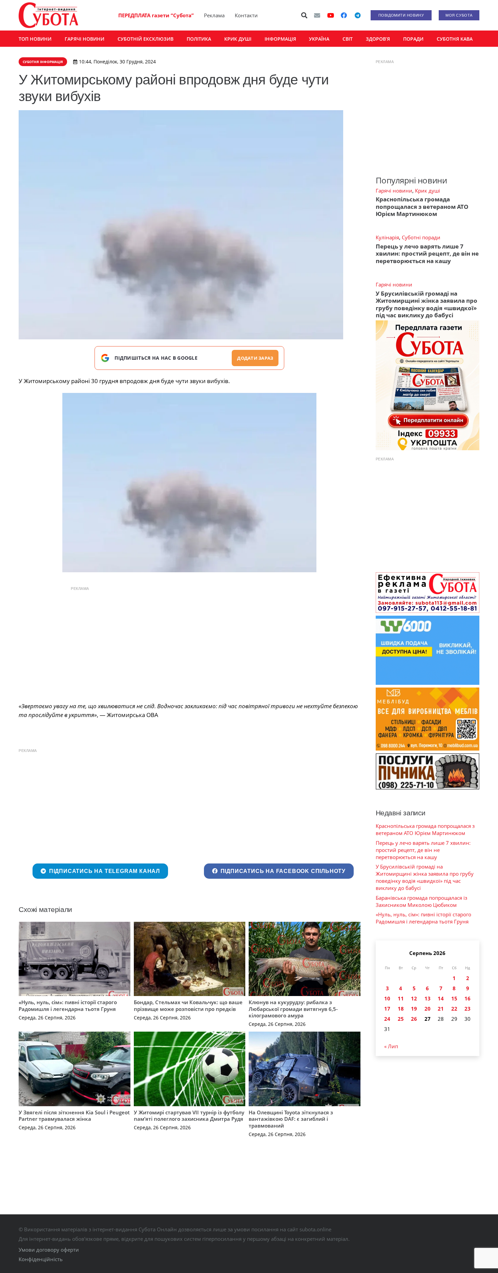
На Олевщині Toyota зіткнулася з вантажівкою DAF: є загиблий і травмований (291, 1119)
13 (427, 998)
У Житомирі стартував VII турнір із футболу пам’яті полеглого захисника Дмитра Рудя (189, 1115)
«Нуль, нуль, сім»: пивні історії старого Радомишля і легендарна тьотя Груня (68, 1005)
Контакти (246, 15)
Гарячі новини (394, 190)
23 (467, 1008)
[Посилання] (48, 15)
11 (401, 998)
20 (427, 1008)
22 (454, 1008)
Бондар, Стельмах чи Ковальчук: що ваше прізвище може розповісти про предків (188, 1005)
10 (387, 998)
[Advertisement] (189, 642)
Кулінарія (387, 237)
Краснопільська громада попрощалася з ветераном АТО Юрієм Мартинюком (422, 206)
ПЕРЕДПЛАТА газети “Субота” (156, 15)
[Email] (317, 15)
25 (401, 1018)
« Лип (391, 1046)
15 (454, 998)
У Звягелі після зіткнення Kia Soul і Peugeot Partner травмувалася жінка (74, 1115)
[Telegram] (357, 15)
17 (387, 1008)
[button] (304, 15)
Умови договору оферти (49, 1249)
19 (414, 1008)
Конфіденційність (41, 1259)
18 (401, 1008)
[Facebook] (344, 15)
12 (414, 998)
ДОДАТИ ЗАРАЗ (255, 358)
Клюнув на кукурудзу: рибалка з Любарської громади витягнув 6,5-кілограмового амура (293, 1009)
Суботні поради (421, 237)
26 (414, 1018)
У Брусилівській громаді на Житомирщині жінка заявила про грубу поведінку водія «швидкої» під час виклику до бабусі (426, 304)
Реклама (214, 15)
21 (441, 1008)
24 (387, 1018)
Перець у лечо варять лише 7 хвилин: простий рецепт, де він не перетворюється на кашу (427, 253)
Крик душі (427, 190)
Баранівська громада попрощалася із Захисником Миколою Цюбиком (421, 901)
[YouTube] (331, 15)
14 (441, 998)
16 (467, 998)
